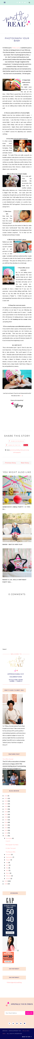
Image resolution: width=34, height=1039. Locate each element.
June (7, 865)
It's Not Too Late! (11, 848)
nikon (21, 450)
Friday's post (16, 47)
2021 (6, 809)
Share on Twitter (14, 445)
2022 (6, 806)
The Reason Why (10, 852)
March (8, 873)
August (8, 860)
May (7, 868)
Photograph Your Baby (12, 844)
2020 (6, 811)
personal (26, 450)
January (8, 878)
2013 (6, 830)
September (9, 857)
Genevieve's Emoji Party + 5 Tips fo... (16, 508)
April (7, 870)
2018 (6, 817)
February (8, 876)
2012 (6, 833)
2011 (6, 835)
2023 (6, 804)
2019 (6, 814)
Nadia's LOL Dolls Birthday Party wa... (14, 581)
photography (17, 452)
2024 (6, 801)
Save (26, 445)
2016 (6, 822)
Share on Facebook (17, 441)
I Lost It (8, 841)
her (21, 395)
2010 (6, 881)
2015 (6, 825)
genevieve (13, 450)
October (8, 854)
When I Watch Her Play (12, 544)
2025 (6, 798)
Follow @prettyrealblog (14, 982)
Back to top (26, 1036)
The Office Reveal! (8, 759)
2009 (6, 884)
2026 (6, 795)
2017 (6, 819)
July (7, 862)
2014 (6, 827)
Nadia (18, 450)
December (9, 838)
